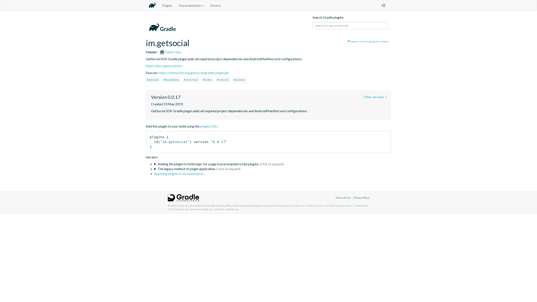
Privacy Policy (361, 197)
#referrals (223, 79)
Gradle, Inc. (183, 205)
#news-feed (191, 79)
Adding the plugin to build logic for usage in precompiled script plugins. (208, 164)
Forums (215, 5)
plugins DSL (208, 126)
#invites (207, 79)
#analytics (239, 79)
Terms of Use (343, 197)
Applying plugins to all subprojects (179, 174)
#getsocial (153, 79)
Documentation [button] (190, 5)
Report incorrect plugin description (369, 41)
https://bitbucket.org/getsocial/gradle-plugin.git (194, 73)
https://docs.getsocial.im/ (164, 66)
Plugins (167, 5)
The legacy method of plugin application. (187, 169)
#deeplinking (171, 79)
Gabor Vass (172, 52)
